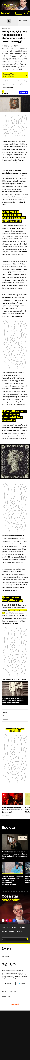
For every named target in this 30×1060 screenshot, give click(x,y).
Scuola (22, 927)
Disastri (19, 931)
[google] (21, 983)
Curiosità (15, 927)
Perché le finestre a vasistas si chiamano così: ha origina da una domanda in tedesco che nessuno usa (15, 855)
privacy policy (5, 991)
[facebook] (14, 964)
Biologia (4, 931)
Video (8, 927)
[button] (24, 13)
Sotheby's (5, 719)
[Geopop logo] (5, 13)
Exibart (5, 715)
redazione (17, 994)
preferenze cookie (6, 996)
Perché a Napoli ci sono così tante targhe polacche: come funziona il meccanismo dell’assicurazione (12, 880)
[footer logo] (15, 948)
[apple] (8, 983)
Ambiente (11, 931)
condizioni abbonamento (7, 994)
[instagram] (6, 964)
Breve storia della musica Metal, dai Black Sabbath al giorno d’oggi (12, 810)
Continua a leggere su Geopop (15, 730)
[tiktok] (3, 964)
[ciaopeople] (15, 1004)
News (3, 927)
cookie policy (13, 991)
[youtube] (10, 964)
